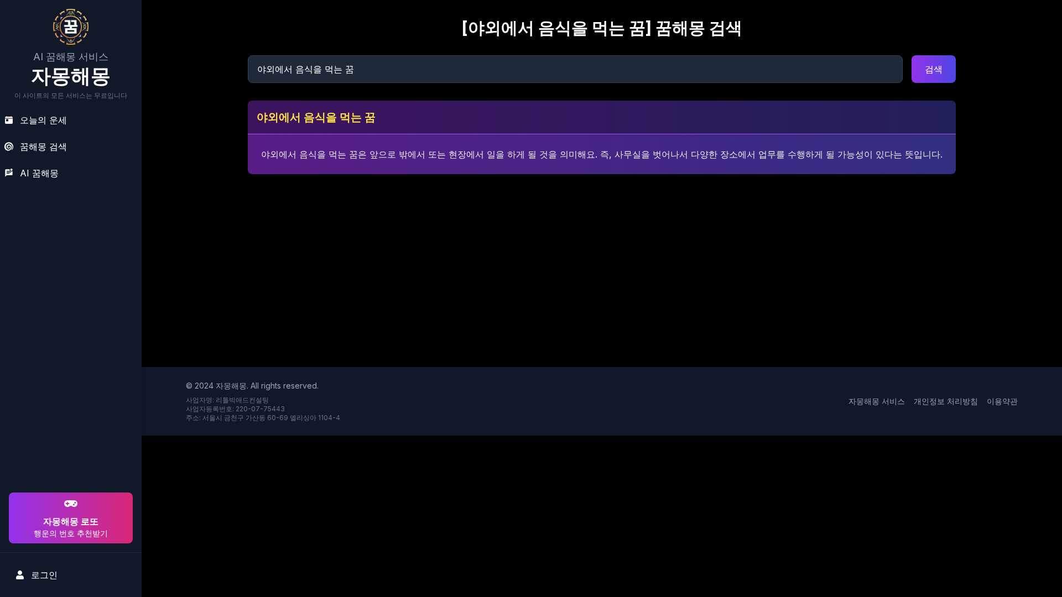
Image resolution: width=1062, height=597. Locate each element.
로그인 (44, 574)
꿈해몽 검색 (43, 146)
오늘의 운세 (43, 119)
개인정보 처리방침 (946, 401)
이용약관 (1002, 401)
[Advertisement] (69, 419)
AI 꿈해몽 (39, 173)
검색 (934, 69)
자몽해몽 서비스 (876, 401)
